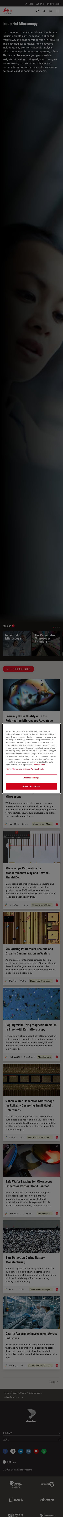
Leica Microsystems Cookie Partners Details (25, 769)
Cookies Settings (31, 777)
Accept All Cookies (31, 786)
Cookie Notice (39, 764)
